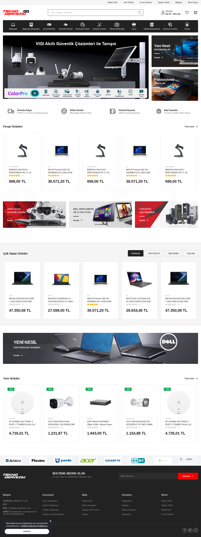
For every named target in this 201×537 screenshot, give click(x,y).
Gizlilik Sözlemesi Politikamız (34, 526)
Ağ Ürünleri (173, 253)
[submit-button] (139, 13)
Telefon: (7, 501)
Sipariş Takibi (163, 2)
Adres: (6, 512)
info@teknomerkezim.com (20, 508)
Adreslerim (126, 514)
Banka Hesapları (89, 505)
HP (49, 167)
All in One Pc (154, 253)
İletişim (85, 514)
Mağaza (178, 2)
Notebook (135, 253)
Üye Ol (168, 14)
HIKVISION (130, 418)
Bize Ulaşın (193, 2)
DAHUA (50, 418)
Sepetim (125, 505)
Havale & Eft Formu (90, 510)
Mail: (5, 508)
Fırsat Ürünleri (146, 2)
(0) (22, 304)
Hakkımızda (87, 501)
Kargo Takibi (166, 501)
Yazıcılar (191, 253)
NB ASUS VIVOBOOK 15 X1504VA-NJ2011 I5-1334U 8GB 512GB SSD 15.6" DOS (61, 301)
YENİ (11, 389)
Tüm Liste (189, 126)
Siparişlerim (127, 501)
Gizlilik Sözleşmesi (51, 510)
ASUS (11, 295)
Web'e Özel (112, 2)
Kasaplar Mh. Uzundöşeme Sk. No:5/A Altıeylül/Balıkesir (20, 513)
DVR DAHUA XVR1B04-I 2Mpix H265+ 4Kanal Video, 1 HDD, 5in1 (100, 424)
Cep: (5, 504)
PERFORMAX (13, 167)
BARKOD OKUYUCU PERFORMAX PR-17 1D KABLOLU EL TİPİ (20, 172)
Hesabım (169, 11)
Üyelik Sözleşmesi (50, 505)
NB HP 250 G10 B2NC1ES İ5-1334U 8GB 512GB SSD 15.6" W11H (138, 301)
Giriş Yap (176, 14)
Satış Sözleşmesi (50, 501)
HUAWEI (12, 418)
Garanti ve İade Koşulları (53, 514)
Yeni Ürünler (128, 2)
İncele (157, 57)
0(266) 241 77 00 (20, 501)
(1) (22, 175)
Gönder (186, 476)
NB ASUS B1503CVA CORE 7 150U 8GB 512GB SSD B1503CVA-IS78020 (21, 301)
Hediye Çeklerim (129, 510)
